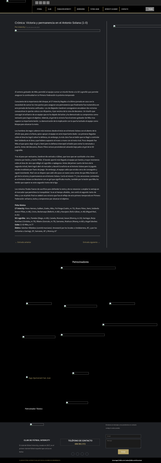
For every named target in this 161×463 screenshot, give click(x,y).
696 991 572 (80, 443)
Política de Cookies (124, 460)
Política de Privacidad (136, 460)
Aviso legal (115, 460)
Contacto (124, 9)
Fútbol (39, 9)
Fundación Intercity (64, 9)
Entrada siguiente (91, 242)
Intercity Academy (111, 9)
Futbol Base (94, 9)
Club (49, 9)
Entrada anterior (23, 242)
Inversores (81, 9)
